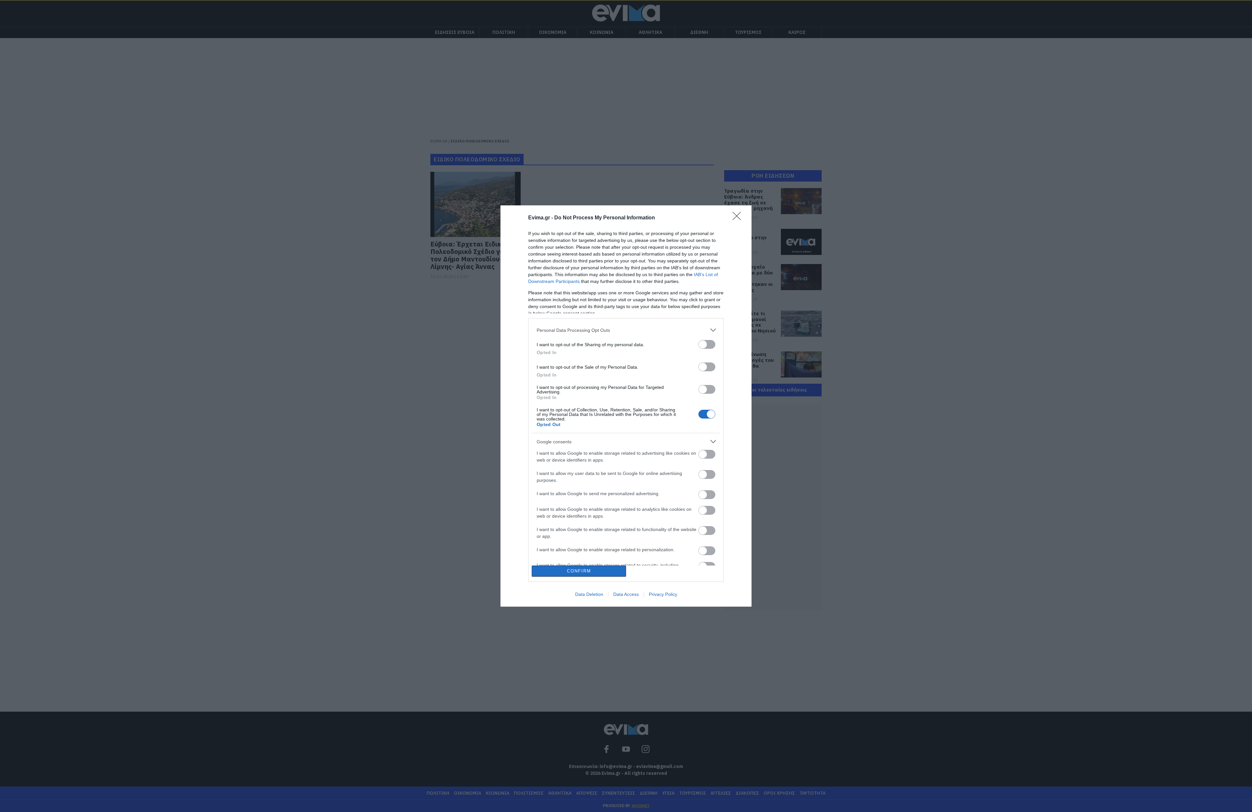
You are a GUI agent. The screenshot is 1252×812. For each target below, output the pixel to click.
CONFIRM (579, 570)
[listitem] (626, 330)
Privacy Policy (663, 594)
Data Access (626, 594)
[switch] (706, 344)
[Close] (739, 218)
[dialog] (626, 405)
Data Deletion (589, 594)
